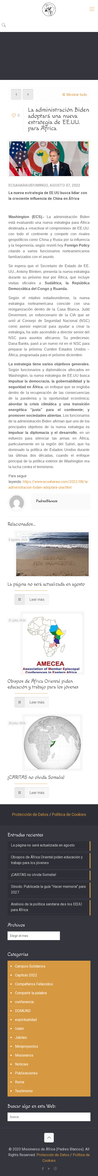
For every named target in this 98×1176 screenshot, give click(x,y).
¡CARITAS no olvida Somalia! (36, 777)
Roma (19, 1082)
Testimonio (24, 1091)
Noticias (21, 1064)
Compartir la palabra (31, 993)
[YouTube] (49, 1169)
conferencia (24, 1002)
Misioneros (24, 1055)
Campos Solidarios (30, 966)
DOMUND (23, 1011)
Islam (19, 1028)
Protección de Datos (30, 814)
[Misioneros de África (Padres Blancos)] (49, 9)
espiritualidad (26, 1020)
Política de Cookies (69, 814)
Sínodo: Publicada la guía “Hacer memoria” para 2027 (48, 889)
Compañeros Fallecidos (34, 984)
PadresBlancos (46, 501)
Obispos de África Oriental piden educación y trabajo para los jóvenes (43, 684)
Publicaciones (26, 1073)
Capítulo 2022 (26, 975)
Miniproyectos (26, 1046)
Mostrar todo (76, 94)
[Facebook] (43, 1169)
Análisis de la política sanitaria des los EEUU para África (46, 907)
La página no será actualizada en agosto (46, 584)
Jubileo (21, 1037)
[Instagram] (55, 1169)
